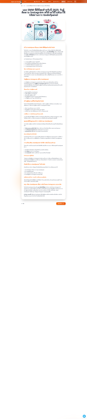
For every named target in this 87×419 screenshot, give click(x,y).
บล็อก (24, 5)
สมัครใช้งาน (60, 203)
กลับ (23, 203)
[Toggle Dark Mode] (75, 1)
